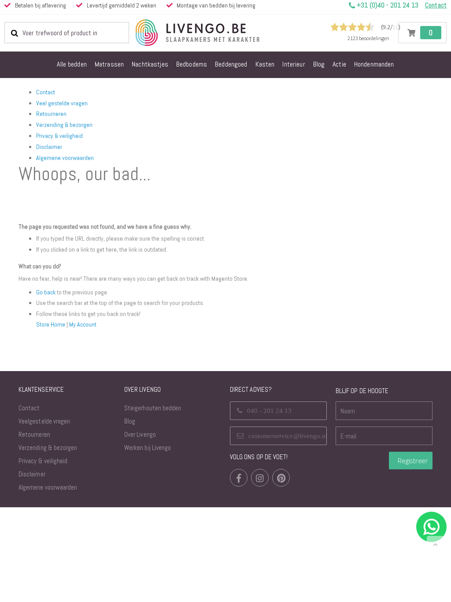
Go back (45, 292)
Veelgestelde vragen (44, 421)
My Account (82, 324)
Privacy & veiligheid (59, 136)
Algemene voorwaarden (65, 158)
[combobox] (66, 32)
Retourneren (51, 114)
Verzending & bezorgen (64, 125)
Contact (45, 92)
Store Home (50, 324)
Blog (129, 421)
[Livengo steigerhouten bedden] (219, 32)
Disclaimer (49, 147)
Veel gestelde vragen (62, 103)
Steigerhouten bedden (152, 408)
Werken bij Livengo (147, 447)
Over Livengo (140, 434)
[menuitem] (72, 65)
